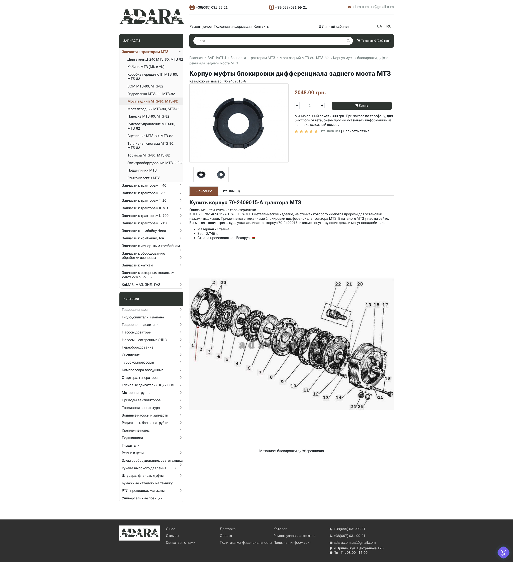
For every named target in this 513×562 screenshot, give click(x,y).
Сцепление (131, 355)
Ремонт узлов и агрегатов (295, 536)
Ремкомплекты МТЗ (143, 178)
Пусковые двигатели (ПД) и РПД (148, 385)
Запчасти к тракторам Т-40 (144, 185)
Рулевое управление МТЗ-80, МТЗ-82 (151, 126)
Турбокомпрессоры (138, 362)
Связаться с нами (180, 542)
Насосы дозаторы (136, 332)
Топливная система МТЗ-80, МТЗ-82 (150, 145)
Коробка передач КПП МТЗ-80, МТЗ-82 (152, 76)
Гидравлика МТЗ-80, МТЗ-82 (151, 94)
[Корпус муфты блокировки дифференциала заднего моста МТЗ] (239, 123)
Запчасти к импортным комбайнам (151, 246)
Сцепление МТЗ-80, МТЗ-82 (150, 136)
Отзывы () (230, 191)
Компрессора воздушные (143, 370)
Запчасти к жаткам (137, 265)
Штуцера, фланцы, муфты (143, 475)
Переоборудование (137, 347)
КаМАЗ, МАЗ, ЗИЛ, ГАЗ (141, 285)
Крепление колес (136, 430)
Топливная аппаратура (141, 407)
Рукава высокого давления (144, 468)
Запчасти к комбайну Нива (144, 231)
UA (379, 26)
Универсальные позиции (142, 498)
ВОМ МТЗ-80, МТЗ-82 (145, 86)
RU (389, 26)
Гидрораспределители (140, 324)
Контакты (262, 26)
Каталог (280, 529)
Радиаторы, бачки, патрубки (145, 423)
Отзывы (172, 536)
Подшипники (132, 438)
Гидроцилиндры (135, 309)
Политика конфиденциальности (246, 542)
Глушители (130, 445)
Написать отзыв (356, 131)
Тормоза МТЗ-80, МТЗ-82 (148, 155)
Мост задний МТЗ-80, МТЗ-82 (152, 101)
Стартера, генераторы (140, 377)
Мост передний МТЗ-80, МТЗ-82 (153, 109)
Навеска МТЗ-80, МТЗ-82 (148, 116)
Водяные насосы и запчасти (145, 415)
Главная (196, 58)
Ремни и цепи (133, 453)
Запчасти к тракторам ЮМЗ (145, 208)
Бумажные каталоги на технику (147, 483)
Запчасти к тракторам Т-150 (145, 223)
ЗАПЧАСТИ (217, 58)
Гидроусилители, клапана (143, 317)
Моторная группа (136, 392)
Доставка (228, 529)
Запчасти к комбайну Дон (143, 238)
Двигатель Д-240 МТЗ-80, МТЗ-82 (155, 59)
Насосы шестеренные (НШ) (144, 340)
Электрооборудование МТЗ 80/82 (155, 163)
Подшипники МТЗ (142, 170)
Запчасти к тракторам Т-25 (144, 193)
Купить (363, 105)
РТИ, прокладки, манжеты (143, 490)
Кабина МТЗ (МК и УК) (146, 67)
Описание (204, 191)
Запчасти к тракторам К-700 (145, 215)
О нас (170, 529)
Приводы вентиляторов (141, 400)
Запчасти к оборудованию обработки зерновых (143, 255)
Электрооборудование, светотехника (152, 460)
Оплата (226, 536)
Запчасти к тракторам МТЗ (145, 52)
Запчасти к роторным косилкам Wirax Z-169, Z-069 (148, 274)
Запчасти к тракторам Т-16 (144, 200)
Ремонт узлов (201, 26)
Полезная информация (233, 26)
